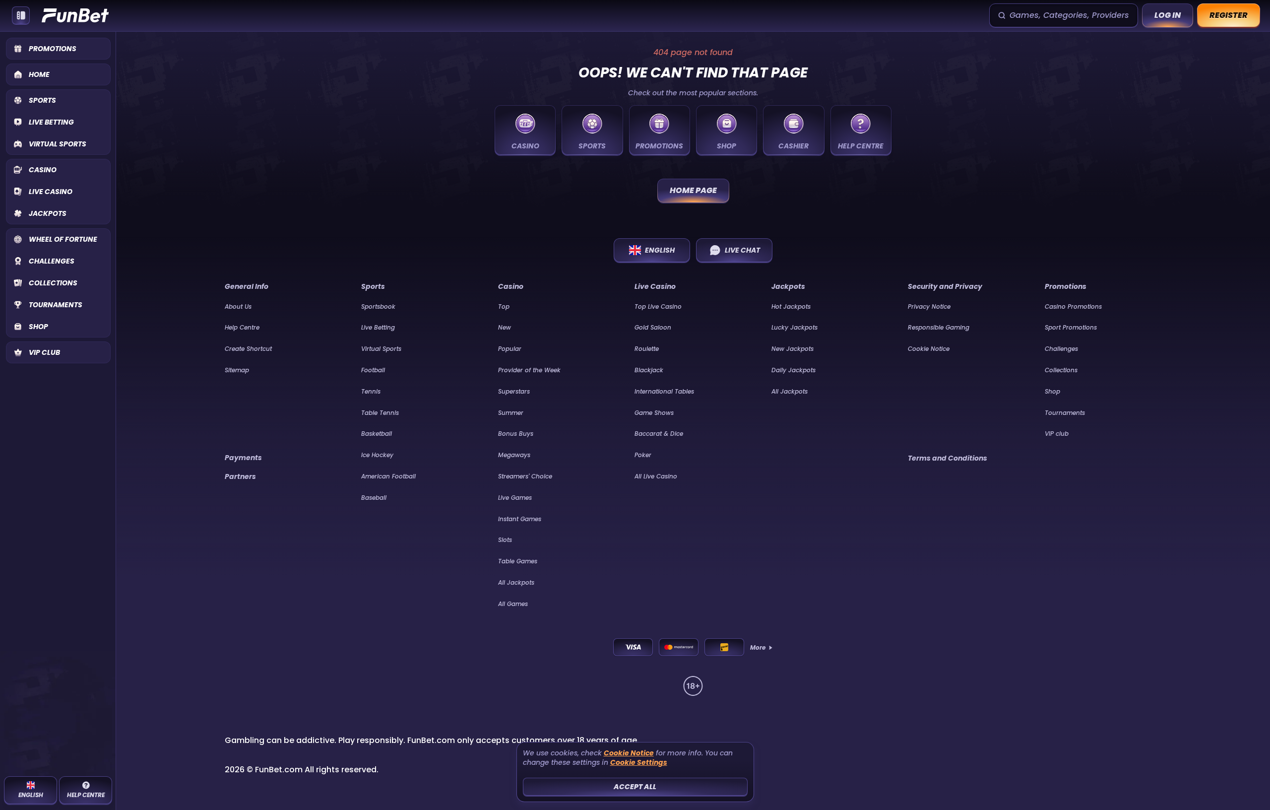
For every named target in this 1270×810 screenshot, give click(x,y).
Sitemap (237, 370)
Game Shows (654, 412)
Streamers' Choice (525, 476)
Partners (240, 476)
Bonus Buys (515, 433)
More (757, 648)
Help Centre (242, 327)
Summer (510, 412)
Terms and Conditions (947, 458)
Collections (1061, 370)
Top (503, 306)
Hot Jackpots (791, 306)
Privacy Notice (929, 306)
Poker (643, 455)
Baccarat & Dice (659, 433)
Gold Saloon (653, 327)
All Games (513, 604)
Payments (243, 457)
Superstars (514, 391)
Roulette (647, 348)
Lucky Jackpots (794, 327)
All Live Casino (656, 476)
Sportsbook (378, 306)
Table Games (517, 561)
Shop (1052, 391)
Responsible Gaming (938, 327)
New (504, 327)
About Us (238, 306)
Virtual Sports (381, 348)
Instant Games (519, 519)
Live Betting (378, 327)
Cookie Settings (638, 762)
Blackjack (649, 370)
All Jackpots (516, 582)
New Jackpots (792, 348)
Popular (509, 348)
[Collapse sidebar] (21, 15)
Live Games (515, 497)
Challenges (1061, 348)
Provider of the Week (529, 370)
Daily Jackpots (793, 370)
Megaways (514, 455)
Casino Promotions (1073, 306)
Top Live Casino (658, 306)
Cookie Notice (929, 348)
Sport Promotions (1071, 327)
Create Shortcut (248, 348)
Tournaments (1065, 412)
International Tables (664, 391)
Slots (505, 540)
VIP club (1057, 433)
